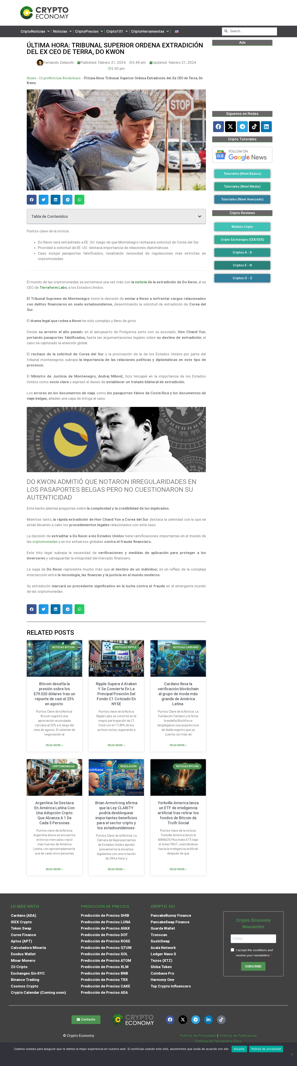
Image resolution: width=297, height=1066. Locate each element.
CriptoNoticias (33, 31)
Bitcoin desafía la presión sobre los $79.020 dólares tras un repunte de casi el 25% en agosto (54, 694)
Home (31, 78)
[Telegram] (242, 126)
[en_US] (177, 31)
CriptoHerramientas (147, 31)
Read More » (54, 745)
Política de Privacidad (197, 1035)
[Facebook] (218, 126)
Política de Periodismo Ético (218, 1041)
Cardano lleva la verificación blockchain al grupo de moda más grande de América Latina (178, 694)
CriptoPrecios (86, 31)
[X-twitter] (230, 126)
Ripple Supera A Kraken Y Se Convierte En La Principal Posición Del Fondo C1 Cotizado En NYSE (116, 694)
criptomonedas (45, 541)
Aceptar (239, 1049)
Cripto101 (114, 31)
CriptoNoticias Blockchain (60, 78)
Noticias (60, 31)
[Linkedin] (266, 126)
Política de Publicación (238, 1035)
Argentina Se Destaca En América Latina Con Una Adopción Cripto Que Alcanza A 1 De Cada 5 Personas (54, 813)
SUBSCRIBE (253, 966)
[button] (32, 200)
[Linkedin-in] (208, 1019)
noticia (141, 282)
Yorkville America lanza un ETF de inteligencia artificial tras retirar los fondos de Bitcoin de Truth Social (178, 813)
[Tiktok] (254, 126)
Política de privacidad (266, 1049)
